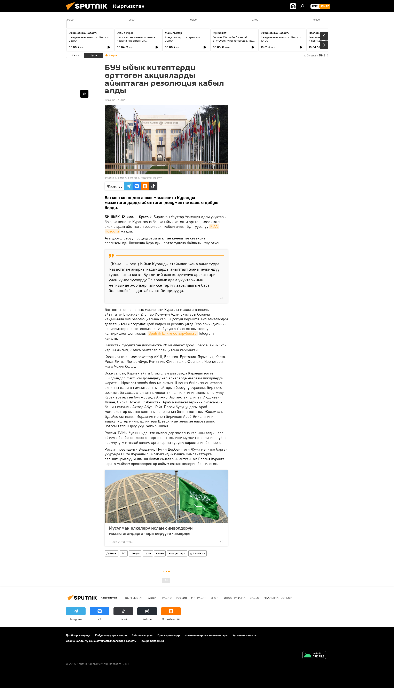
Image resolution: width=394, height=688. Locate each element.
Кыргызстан (134, 598)
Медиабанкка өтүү (151, 177)
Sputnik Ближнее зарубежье (173, 333)
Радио (167, 598)
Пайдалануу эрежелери (111, 635)
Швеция (135, 553)
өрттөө (160, 553)
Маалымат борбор (277, 598)
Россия (181, 598)
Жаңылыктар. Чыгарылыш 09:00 (182, 38)
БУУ (123, 553)
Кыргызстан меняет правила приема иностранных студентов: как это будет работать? (136, 42)
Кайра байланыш (152, 641)
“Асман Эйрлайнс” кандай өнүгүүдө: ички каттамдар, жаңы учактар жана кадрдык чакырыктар (234, 42)
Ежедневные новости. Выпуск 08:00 (89, 38)
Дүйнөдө (112, 553)
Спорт (215, 598)
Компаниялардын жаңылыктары (206, 635)
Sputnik (111, 177)
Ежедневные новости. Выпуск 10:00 (281, 38)
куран (147, 553)
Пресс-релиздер (168, 635)
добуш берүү (197, 553)
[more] (221, 298)
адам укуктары (177, 553)
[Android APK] (314, 655)
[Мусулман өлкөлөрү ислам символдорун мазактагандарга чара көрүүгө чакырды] (166, 496)
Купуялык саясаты (245, 635)
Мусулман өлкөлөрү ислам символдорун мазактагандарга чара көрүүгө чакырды (151, 530)
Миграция (198, 598)
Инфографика (234, 598)
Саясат (153, 598)
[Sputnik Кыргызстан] (88, 11)
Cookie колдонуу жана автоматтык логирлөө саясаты (101, 641)
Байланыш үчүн (142, 635)
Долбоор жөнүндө (78, 635)
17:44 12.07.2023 (115, 100)
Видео (254, 598)
